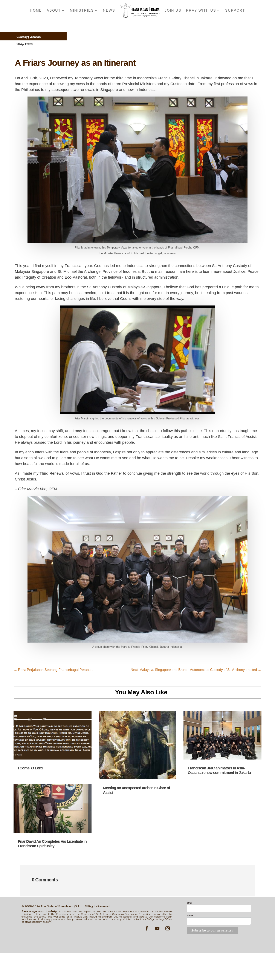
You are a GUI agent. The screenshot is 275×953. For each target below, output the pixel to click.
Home (36, 10)
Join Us (173, 10)
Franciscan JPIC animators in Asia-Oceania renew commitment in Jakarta (219, 770)
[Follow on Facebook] (147, 928)
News (109, 10)
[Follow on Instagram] (167, 928)
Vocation (35, 36)
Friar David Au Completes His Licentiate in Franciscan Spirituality (52, 843)
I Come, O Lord (30, 768)
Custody (22, 36)
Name (190, 915)
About (54, 10)
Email (189, 902)
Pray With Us (201, 10)
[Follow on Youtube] (157, 928)
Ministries (82, 10)
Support (235, 10)
